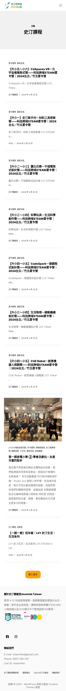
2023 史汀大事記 (41, 673)
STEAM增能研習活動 (17, 447)
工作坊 (22, 451)
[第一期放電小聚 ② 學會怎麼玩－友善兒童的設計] (33, 420)
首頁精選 (38, 451)
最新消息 (20, 63)
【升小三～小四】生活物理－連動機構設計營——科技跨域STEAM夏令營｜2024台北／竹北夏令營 (32, 316)
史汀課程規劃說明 (11, 673)
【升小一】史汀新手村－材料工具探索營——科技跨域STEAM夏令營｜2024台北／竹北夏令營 (32, 121)
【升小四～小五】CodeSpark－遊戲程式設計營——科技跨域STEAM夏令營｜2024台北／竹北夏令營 (33, 267)
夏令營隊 (12, 63)
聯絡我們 (56, 673)
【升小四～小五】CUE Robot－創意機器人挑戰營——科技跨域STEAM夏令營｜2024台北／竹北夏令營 (33, 364)
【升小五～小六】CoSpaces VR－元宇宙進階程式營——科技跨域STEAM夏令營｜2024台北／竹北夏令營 (33, 72)
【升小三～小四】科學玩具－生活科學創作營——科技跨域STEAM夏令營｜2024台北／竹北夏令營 (32, 218)
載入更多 (33, 574)
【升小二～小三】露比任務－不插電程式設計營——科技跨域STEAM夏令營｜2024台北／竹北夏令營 (33, 170)
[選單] (60, 5)
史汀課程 (12, 527)
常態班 (20, 527)
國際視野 (15, 451)
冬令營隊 (31, 447)
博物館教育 (40, 447)
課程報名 (26, 673)
